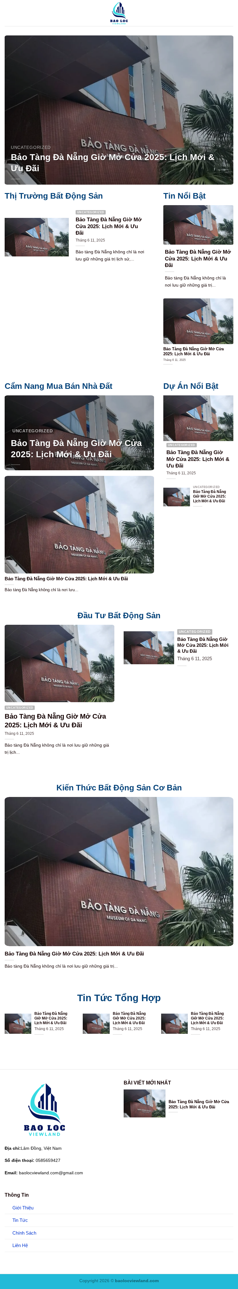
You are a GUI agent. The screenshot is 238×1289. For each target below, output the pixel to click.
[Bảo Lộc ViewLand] (119, 13)
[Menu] (8, 13)
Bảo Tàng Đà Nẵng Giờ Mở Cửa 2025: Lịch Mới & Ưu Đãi (112, 162)
